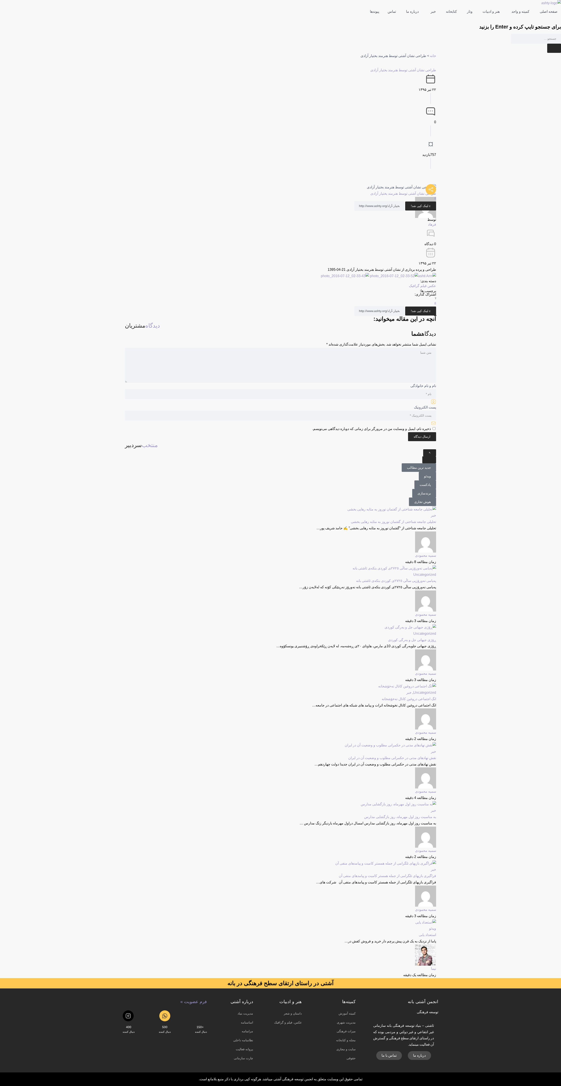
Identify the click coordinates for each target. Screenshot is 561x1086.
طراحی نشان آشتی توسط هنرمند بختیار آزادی (403, 70)
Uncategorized (424, 574)
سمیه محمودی (425, 555)
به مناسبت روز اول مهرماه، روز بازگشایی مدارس (400, 817)
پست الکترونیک (425, 407)
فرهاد (432, 224)
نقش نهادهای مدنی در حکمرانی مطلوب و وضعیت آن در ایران (392, 758)
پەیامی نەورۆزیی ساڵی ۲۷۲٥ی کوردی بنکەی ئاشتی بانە (396, 581)
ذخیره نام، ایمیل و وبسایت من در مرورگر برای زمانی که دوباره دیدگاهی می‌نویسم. (371, 429)
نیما (433, 968)
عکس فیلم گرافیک (422, 286)
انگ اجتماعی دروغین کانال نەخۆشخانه (409, 699)
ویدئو (432, 928)
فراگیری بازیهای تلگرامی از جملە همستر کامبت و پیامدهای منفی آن (387, 876)
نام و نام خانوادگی (423, 386)
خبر (433, 515)
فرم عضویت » (193, 1001)
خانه (433, 56)
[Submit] (554, 48)
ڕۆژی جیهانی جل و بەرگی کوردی (412, 640)
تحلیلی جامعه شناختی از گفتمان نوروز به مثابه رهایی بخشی (393, 522)
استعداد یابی (427, 935)
